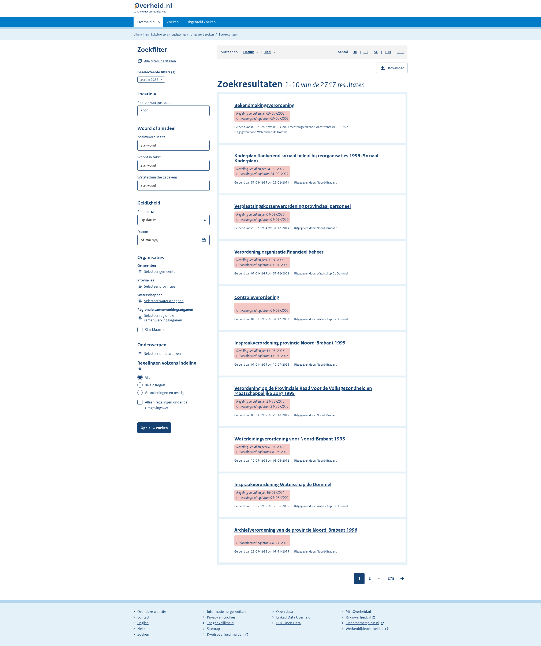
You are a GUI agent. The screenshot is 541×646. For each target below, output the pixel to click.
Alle (147, 377)
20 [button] (365, 52)
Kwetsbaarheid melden (225, 634)
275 (391, 579)
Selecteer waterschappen (164, 301)
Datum (142, 232)
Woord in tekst (149, 157)
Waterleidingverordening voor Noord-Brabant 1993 (289, 439)
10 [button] (355, 52)
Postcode (155, 94)
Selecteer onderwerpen (162, 353)
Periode (143, 212)
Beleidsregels (155, 385)
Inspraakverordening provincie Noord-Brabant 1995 (290, 343)
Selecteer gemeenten (161, 271)
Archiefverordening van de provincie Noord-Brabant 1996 (295, 530)
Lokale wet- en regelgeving (168, 34)
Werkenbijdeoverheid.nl (365, 628)
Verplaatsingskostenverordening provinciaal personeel (292, 206)
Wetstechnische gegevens (157, 177)
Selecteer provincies (159, 286)
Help (141, 628)
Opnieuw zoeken (154, 427)
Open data (284, 611)
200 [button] (400, 52)
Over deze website (151, 611)
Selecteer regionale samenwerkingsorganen (163, 317)
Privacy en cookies (221, 617)
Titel (269, 52)
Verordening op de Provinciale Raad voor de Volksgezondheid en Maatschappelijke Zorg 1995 (303, 390)
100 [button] (388, 52)
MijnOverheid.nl (358, 611)
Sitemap (213, 628)
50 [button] (376, 52)
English (143, 623)
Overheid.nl (146, 23)
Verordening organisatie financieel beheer (278, 252)
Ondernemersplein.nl (362, 623)
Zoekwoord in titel (151, 137)
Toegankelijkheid (220, 623)
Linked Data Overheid (293, 617)
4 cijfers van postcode (154, 102)
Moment (152, 212)
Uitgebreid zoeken (202, 34)
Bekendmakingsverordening (264, 105)
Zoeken (173, 22)
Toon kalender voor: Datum (203, 240)
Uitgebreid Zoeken (201, 22)
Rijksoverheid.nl (358, 617)
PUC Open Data (288, 623)
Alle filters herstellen (160, 61)
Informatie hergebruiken (226, 611)
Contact (143, 617)
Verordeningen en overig (164, 392)
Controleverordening (256, 297)
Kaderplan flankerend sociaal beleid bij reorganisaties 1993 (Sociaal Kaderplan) (306, 158)
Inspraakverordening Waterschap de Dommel (282, 484)
